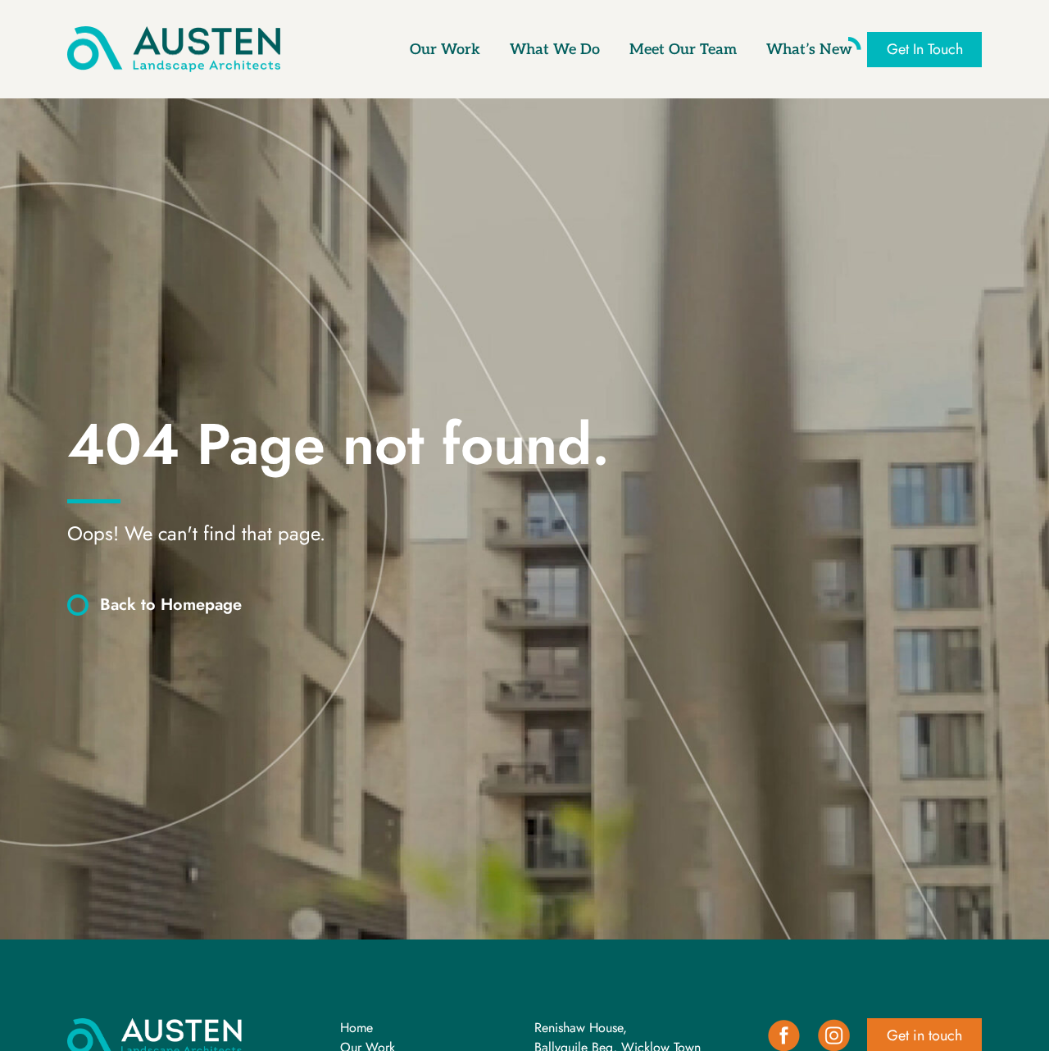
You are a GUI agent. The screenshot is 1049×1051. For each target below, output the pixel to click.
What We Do (555, 49)
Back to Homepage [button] (171, 604)
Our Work (445, 49)
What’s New (809, 49)
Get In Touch (925, 49)
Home (356, 1027)
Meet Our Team (683, 49)
